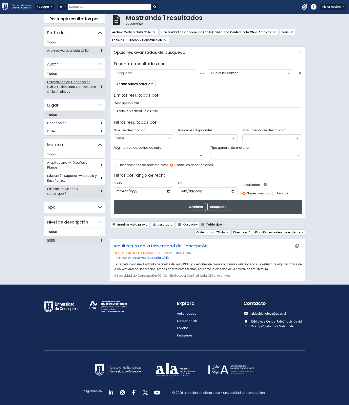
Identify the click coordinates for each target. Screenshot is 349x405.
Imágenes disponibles (195, 130)
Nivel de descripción (67, 222)
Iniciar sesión (332, 7)
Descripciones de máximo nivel (143, 165)
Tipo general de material (229, 147)
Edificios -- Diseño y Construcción (74, 191)
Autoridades (186, 313)
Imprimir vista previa (132, 225)
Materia (55, 145)
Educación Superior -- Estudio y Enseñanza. (74, 178)
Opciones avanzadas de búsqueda (150, 52)
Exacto (282, 193)
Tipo (51, 207)
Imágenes (185, 335)
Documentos (187, 321)
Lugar (53, 105)
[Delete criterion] (300, 73)
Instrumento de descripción (264, 130)
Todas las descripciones (194, 165)
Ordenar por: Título (211, 232)
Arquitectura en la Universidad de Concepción (160, 246)
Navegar (43, 7)
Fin (180, 183)
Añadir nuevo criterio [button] (133, 84)
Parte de (56, 33)
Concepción (74, 124)
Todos (52, 42)
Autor (52, 64)
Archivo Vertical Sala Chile (74, 51)
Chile (74, 132)
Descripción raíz (127, 103)
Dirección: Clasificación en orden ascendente (267, 232)
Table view (213, 225)
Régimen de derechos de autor (138, 147)
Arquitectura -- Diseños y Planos (74, 165)
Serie (74, 241)
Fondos (182, 328)
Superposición (258, 193)
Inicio (118, 183)
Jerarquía (164, 225)
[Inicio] (18, 7)
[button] (304, 6)
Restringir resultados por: (74, 19)
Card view (190, 225)
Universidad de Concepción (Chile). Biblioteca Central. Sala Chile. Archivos (74, 87)
